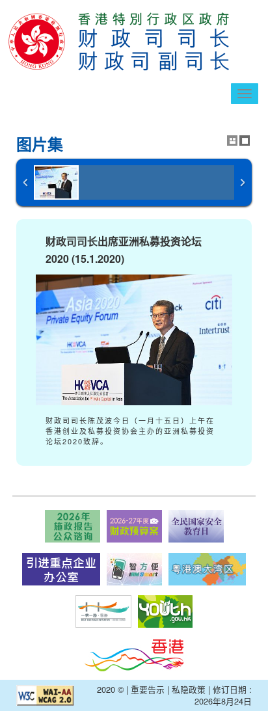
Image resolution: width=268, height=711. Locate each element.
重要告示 (148, 689)
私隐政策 (189, 689)
